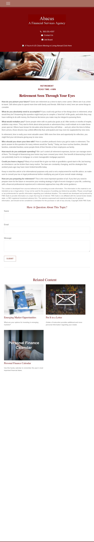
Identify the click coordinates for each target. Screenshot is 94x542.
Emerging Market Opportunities (20, 317)
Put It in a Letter (54, 317)
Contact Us (48, 35)
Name (6, 211)
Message (7, 238)
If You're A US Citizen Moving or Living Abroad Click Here (48, 46)
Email (6, 225)
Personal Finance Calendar (17, 363)
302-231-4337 (48, 32)
